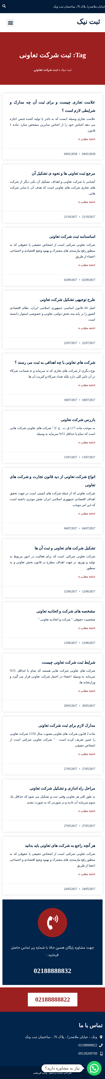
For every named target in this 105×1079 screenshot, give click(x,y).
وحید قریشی (40, 1072)
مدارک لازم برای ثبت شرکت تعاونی (66, 725)
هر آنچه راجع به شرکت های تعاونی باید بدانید (60, 845)
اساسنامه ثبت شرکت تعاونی (72, 236)
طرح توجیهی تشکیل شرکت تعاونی (67, 299)
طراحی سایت (64, 1072)
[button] (4, 6)
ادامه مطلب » (86, 139)
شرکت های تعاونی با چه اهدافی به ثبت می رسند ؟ (55, 362)
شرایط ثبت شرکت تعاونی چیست (68, 662)
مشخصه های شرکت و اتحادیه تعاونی (65, 611)
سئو (51, 1072)
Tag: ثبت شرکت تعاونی (52, 55)
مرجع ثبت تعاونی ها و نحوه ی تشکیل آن (63, 173)
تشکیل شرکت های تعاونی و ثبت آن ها (65, 548)
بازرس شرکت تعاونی (78, 420)
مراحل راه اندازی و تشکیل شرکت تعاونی (62, 788)
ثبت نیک (88, 21)
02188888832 (52, 970)
